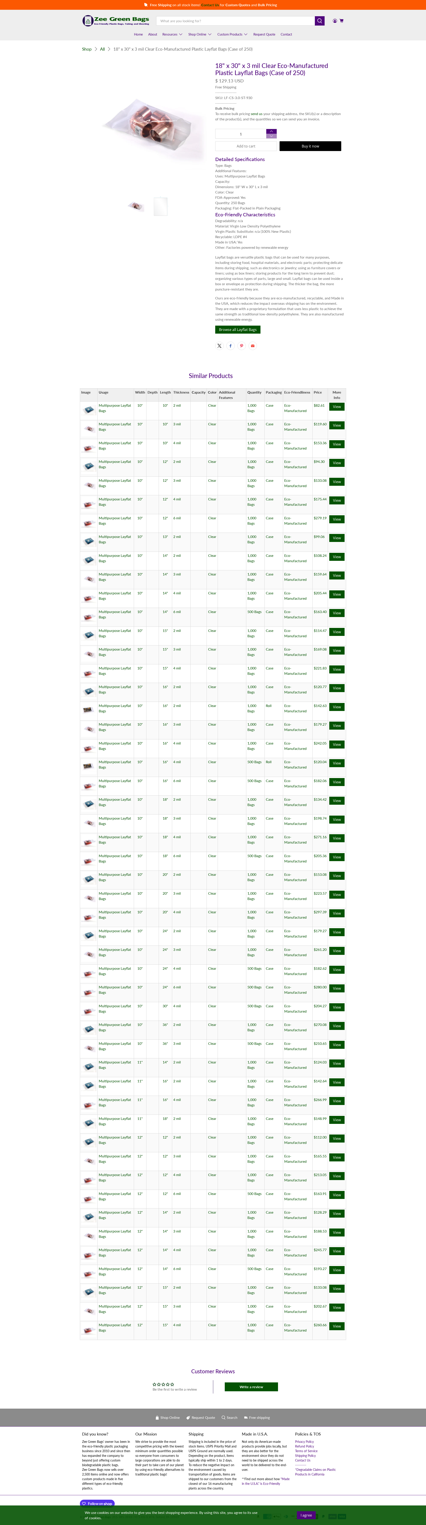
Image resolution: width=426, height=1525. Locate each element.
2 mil (177, 405)
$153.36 (320, 443)
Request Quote (264, 34)
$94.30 (319, 461)
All (102, 49)
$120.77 (320, 687)
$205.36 (320, 856)
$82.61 (319, 405)
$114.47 (320, 630)
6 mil (177, 518)
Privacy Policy (304, 1441)
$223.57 (320, 893)
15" (165, 630)
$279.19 (320, 518)
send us (256, 113)
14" (165, 555)
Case (269, 405)
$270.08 (320, 1024)
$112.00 (320, 1137)
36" (165, 1024)
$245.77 (320, 1250)
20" (165, 874)
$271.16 (320, 837)
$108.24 (320, 555)
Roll (269, 705)
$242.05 (320, 743)
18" (165, 799)
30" (165, 1006)
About (152, 34)
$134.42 (320, 799)
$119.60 (320, 424)
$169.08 (320, 649)
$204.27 (320, 1006)
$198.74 (320, 818)
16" (165, 687)
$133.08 (320, 480)
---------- (300, 1465)
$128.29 (320, 1212)
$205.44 (320, 593)
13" (165, 536)
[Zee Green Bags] (116, 20)
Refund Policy (304, 1446)
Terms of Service (306, 1451)
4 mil (177, 443)
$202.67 (320, 1306)
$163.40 (320, 611)
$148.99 (320, 1118)
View (337, 406)
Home (138, 34)
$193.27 (320, 1268)
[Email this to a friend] (252, 346)
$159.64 (320, 574)
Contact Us (302, 1460)
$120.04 (320, 762)
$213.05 (320, 1175)
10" (140, 405)
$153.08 (320, 874)
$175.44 (320, 499)
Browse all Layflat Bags (238, 329)
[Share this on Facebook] (230, 346)
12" (165, 461)
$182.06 (320, 780)
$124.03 (320, 1062)
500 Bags (254, 611)
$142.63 (320, 705)
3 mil (177, 424)
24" (165, 931)
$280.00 (320, 987)
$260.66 (320, 1325)
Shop (87, 49)
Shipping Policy (305, 1455)
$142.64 (320, 1081)
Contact (286, 34)
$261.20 (320, 949)
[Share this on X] (219, 346)
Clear (212, 405)
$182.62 (320, 968)
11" (140, 1062)
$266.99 (320, 1099)
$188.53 (320, 1231)
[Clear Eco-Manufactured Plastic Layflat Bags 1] (146, 126)
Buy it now (310, 146)
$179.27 (320, 724)
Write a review (251, 1387)
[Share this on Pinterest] (241, 346)
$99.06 (319, 536)
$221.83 (320, 668)
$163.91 (320, 1193)
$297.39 (320, 912)
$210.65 (320, 1043)
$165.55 (320, 1156)
